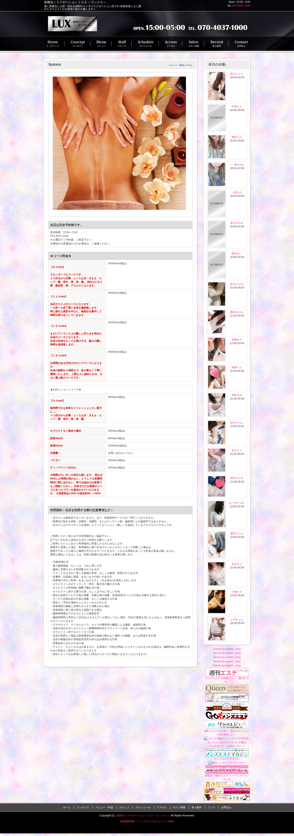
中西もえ (237, 106)
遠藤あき (237, 339)
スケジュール (143, 807)
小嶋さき (237, 591)
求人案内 (196, 807)
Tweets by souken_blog (227, 649)
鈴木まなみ (236, 284)
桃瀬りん (237, 367)
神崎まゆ (237, 395)
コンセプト (82, 807)
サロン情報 (179, 807)
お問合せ (226, 807)
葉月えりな (236, 73)
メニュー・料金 (104, 807)
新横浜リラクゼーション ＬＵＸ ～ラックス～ (142, 815)
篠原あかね (236, 312)
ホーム (67, 807)
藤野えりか (236, 533)
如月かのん (236, 422)
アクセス (161, 807)
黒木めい (237, 253)
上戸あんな (236, 619)
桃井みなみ (236, 477)
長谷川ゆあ (236, 222)
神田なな (237, 137)
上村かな (237, 192)
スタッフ (124, 807)
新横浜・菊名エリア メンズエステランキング (227, 777)
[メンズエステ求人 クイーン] (226, 688)
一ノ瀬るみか (236, 164)
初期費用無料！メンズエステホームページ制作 (147, 821)
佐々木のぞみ (236, 502)
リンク (211, 807)
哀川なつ (237, 450)
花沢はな (237, 564)
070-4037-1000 (241, 5)
